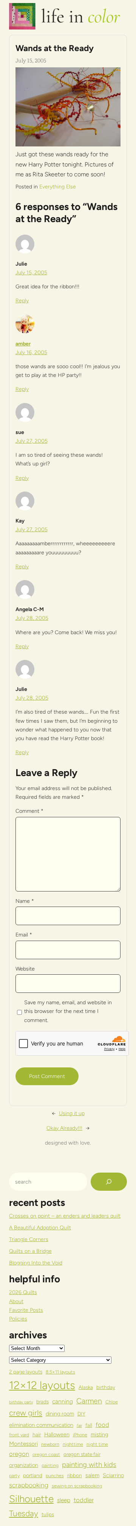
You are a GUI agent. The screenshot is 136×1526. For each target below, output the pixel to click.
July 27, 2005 (31, 441)
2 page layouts (25, 1372)
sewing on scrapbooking (77, 1486)
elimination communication (41, 1425)
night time (97, 1444)
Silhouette (31, 1498)
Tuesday (23, 1513)
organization (23, 1465)
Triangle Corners (28, 1239)
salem (92, 1475)
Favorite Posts (26, 1310)
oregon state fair (81, 1454)
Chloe (111, 1402)
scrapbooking (28, 1485)
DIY (81, 1414)
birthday (105, 1387)
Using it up (72, 1113)
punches (55, 1475)
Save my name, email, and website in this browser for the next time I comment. (68, 1011)
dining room (60, 1413)
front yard (19, 1434)
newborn (50, 1444)
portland (32, 1475)
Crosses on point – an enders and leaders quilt (65, 1216)
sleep (63, 1500)
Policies (18, 1319)
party (14, 1475)
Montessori (23, 1443)
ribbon (74, 1475)
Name (24, 901)
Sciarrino (113, 1475)
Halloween (57, 1434)
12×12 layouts (42, 1385)
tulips (48, 1514)
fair (79, 1425)
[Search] (109, 1182)
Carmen (89, 1400)
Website (25, 969)
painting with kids (89, 1464)
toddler (84, 1500)
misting (99, 1434)
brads (42, 1401)
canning (62, 1401)
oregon (19, 1454)
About (16, 1301)
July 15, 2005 (31, 272)
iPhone (80, 1434)
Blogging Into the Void (35, 1263)
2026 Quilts (23, 1292)
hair (36, 1434)
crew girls (25, 1412)
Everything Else (57, 187)
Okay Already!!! (64, 1128)
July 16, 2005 (31, 352)
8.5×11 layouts (60, 1372)
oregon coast (46, 1454)
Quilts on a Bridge (30, 1251)
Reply (22, 300)
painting (50, 1465)
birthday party (21, 1402)
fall (88, 1425)
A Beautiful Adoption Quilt (40, 1227)
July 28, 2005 (31, 618)
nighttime (73, 1444)
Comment (29, 811)
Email (23, 935)
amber (23, 344)
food (102, 1424)
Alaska (86, 1387)
